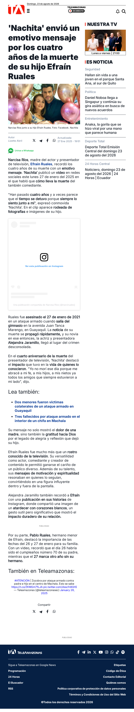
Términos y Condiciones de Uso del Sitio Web (97, 694)
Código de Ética (116, 670)
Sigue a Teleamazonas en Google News (32, 665)
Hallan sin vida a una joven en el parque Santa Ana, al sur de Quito (104, 79)
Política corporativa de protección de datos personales (92, 688)
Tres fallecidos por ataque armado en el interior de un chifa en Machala (47, 418)
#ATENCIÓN (22, 580)
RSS (10, 688)
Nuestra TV (101, 24)
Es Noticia (99, 62)
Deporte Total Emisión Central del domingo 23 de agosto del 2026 (103, 151)
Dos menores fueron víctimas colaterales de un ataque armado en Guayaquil (44, 406)
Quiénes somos (116, 682)
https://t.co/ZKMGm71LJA (27, 587)
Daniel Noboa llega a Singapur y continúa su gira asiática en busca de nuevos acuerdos (105, 104)
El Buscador (15, 682)
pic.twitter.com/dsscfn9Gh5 (60, 587)
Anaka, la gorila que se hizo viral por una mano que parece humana (103, 128)
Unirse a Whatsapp (24, 150)
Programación (17, 670)
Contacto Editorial (114, 676)
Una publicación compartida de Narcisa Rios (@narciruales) (44, 304)
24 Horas (14, 676)
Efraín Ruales (41, 164)
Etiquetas (120, 665)
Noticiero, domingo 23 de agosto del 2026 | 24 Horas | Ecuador (105, 174)
